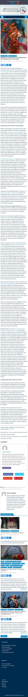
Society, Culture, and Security (16, 565)
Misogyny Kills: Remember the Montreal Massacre (12, 569)
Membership (5, 681)
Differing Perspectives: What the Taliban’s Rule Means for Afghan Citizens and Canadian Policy (13, 613)
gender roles (13, 487)
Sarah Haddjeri (4, 55)
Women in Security (12, 55)
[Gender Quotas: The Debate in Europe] (14, 523)
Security (2, 565)
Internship (4, 686)
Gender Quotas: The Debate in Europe (12, 533)
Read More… (24, 589)
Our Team (4, 667)
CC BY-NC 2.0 (11, 429)
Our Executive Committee (8, 665)
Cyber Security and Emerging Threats (13, 561)
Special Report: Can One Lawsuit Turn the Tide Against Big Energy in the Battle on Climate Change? (4, 636)
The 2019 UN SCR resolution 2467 (8, 159)
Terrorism (10, 567)
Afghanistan (3, 609)
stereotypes (3, 489)
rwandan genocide (20, 487)
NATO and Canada (16, 563)
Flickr (24, 427)
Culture (2, 561)
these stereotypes (5, 71)
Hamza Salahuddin (5, 531)
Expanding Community (6, 563)
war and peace (9, 489)
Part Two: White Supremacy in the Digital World (24, 636)
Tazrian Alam (4, 567)
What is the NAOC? (6, 664)
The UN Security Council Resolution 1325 (16, 132)
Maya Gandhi (11, 609)
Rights (23, 563)
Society (7, 565)
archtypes (7, 487)
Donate (3, 683)
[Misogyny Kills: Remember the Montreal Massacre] (14, 552)
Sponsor (4, 685)
